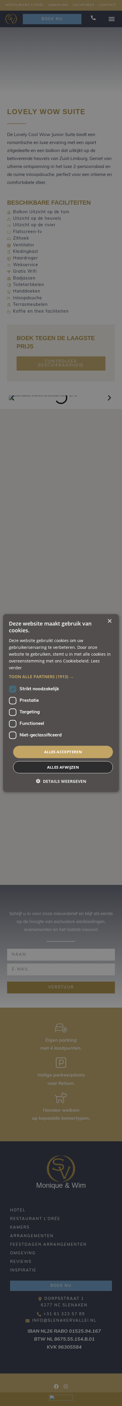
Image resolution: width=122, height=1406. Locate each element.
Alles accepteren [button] (63, 751)
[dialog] (61, 703)
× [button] (109, 621)
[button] (61, 676)
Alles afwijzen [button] (63, 767)
